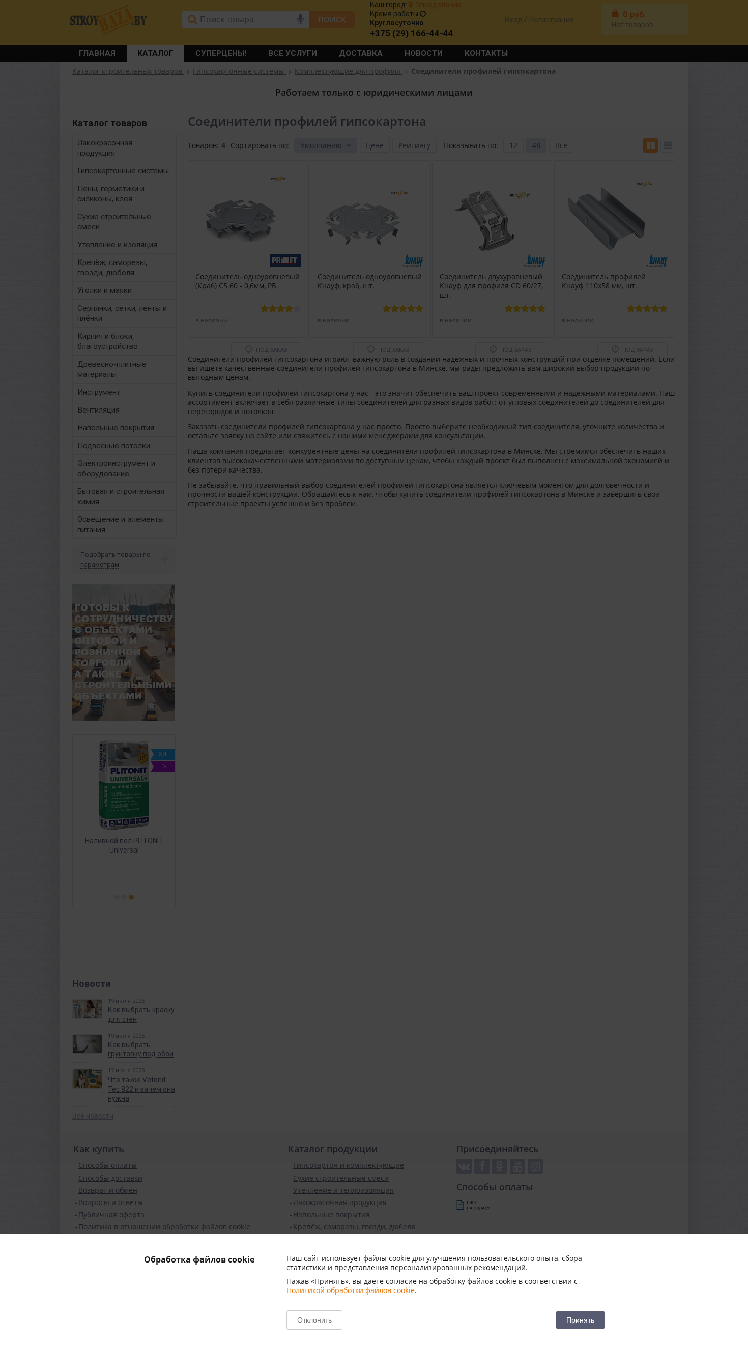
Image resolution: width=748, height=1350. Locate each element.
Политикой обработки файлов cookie (350, 1290)
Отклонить (314, 1320)
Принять (580, 1320)
